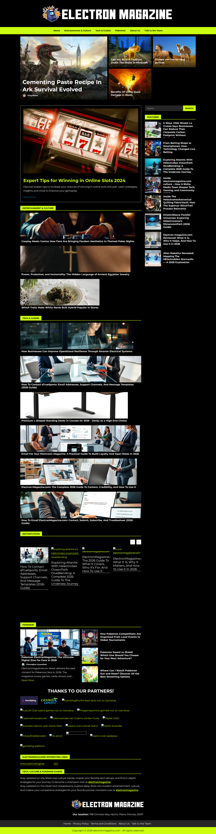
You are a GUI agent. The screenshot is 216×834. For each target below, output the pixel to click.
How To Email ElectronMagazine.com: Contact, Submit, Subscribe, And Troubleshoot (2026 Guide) (80, 505)
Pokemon (120, 30)
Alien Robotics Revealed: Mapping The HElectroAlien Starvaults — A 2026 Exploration (153, 258)
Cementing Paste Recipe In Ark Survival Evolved (63, 68)
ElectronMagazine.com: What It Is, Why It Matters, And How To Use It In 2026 (127, 564)
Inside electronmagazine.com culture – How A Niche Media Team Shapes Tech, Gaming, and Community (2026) (153, 185)
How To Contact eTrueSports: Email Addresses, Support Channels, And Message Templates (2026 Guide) (80, 369)
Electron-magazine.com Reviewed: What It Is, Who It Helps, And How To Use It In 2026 (153, 240)
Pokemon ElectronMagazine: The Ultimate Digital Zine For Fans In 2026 (50, 642)
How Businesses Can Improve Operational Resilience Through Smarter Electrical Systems (76, 336)
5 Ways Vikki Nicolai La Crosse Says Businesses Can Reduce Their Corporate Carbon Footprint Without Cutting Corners (153, 130)
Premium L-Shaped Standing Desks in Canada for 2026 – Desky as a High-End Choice (74, 405)
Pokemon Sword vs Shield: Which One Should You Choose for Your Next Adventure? (90, 656)
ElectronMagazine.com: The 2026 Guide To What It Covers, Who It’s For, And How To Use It (96, 564)
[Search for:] (164, 108)
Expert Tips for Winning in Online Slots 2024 (74, 180)
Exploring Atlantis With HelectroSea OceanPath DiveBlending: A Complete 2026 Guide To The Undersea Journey (64, 573)
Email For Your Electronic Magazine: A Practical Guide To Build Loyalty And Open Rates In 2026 (80, 438)
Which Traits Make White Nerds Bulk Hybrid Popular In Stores (59, 292)
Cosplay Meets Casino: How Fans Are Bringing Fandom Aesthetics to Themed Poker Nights (77, 226)
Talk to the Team (153, 30)
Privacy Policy (81, 823)
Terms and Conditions (104, 823)
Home (56, 30)
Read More (29, 197)
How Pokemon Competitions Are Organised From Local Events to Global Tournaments (90, 637)
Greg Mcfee (32, 95)
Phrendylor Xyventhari (36, 664)
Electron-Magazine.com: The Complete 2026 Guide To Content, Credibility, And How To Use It (78, 472)
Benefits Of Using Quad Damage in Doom (125, 93)
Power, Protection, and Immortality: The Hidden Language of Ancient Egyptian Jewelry (75, 259)
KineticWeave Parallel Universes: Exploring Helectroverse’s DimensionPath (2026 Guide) (153, 221)
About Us (135, 30)
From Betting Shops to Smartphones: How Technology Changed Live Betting (153, 148)
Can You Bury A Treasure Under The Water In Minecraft (129, 61)
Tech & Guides (103, 30)
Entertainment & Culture (77, 30)
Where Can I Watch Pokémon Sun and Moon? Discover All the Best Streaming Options (90, 674)
